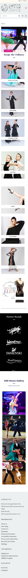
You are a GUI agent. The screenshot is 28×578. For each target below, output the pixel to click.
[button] (8, 51)
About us (4, 524)
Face (2, 568)
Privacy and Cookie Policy (9, 539)
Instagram (4, 570)
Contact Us (4, 529)
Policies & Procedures (8, 534)
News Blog (4, 526)
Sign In (20, 0)
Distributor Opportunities (9, 556)
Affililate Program (7, 558)
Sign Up (25, 0)
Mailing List (5, 553)
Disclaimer (4, 531)
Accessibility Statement (8, 536)
